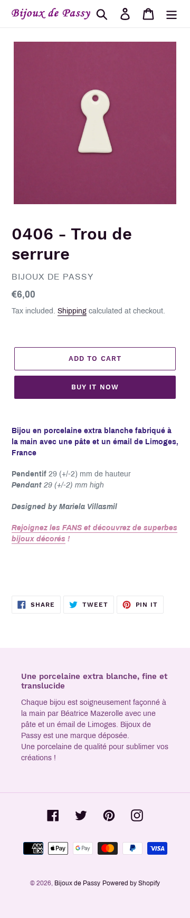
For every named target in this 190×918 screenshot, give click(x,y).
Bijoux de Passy (77, 883)
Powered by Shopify (131, 883)
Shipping (72, 311)
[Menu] (171, 13)
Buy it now (94, 387)
